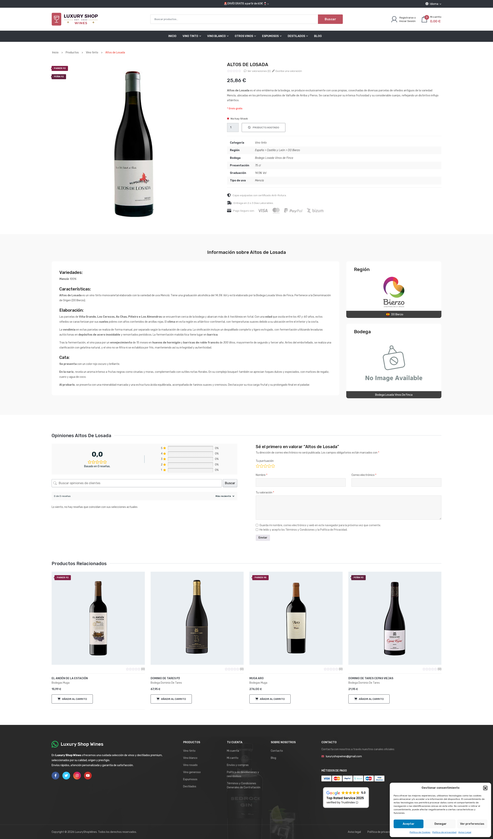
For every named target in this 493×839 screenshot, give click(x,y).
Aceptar (408, 824)
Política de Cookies (420, 832)
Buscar (330, 19)
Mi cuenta (233, 750)
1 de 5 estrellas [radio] (257, 465)
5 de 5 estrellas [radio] (272, 465)
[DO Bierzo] (394, 292)
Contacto (277, 750)
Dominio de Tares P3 (165, 678)
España (259, 150)
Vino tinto (261, 142)
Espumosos (270, 36)
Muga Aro (256, 678)
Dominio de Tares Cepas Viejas (370, 678)
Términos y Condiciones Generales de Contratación (243, 785)
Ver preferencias (472, 824)
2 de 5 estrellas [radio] (261, 465)
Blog (318, 36)
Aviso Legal (464, 832)
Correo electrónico (363, 475)
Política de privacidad (444, 832)
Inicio (172, 36)
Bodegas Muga (61, 682)
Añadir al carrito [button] (74, 699)
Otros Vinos (244, 36)
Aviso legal (354, 832)
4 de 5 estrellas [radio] (269, 465)
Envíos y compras (238, 765)
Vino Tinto (190, 36)
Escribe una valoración (288, 71)
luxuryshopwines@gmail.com (344, 756)
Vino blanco (190, 758)
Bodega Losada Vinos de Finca (274, 158)
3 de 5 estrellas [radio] (265, 465)
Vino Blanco (216, 36)
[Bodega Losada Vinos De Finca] (394, 363)
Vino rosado (190, 765)
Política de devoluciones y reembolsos (243, 774)
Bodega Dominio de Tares (166, 682)
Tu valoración (265, 492)
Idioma (434, 4)
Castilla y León (276, 150)
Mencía (259, 180)
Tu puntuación (265, 461)
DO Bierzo (294, 150)
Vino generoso (192, 772)
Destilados (296, 36)
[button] (485, 788)
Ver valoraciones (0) (259, 71)
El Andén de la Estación (70, 678)
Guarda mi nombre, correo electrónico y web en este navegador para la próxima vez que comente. (320, 525)
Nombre (261, 475)
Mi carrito (232, 758)
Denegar (440, 824)
